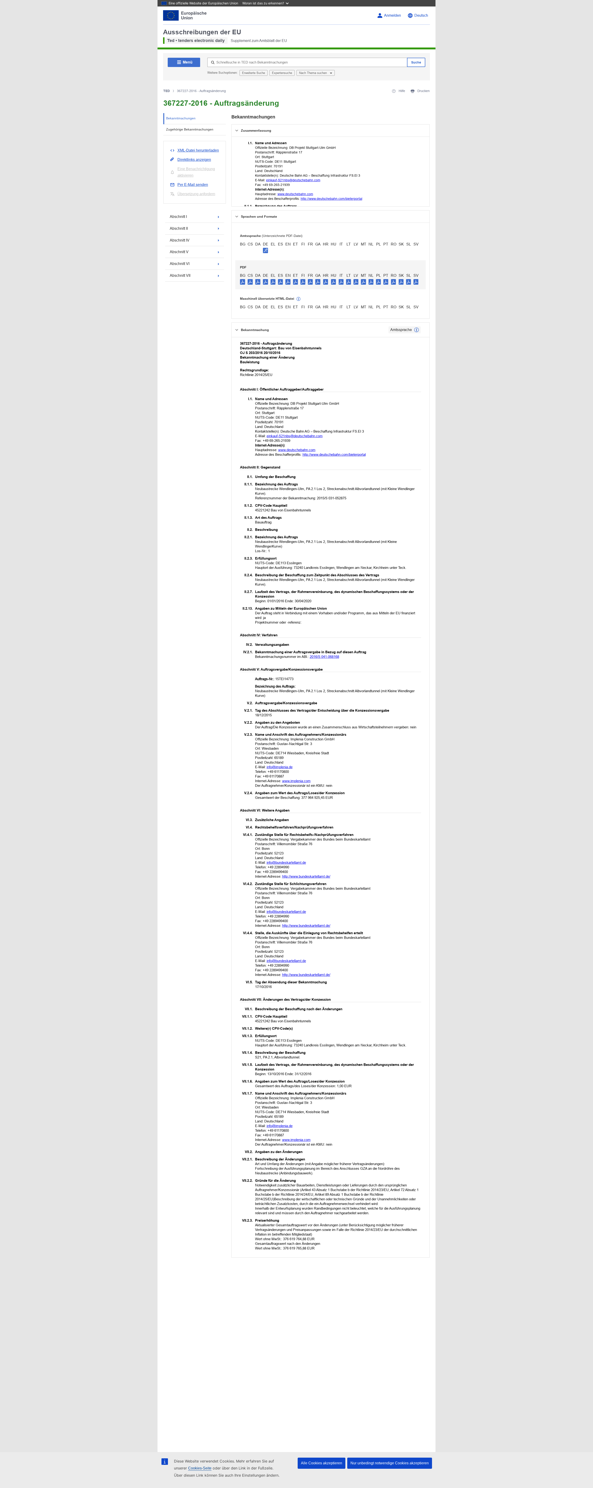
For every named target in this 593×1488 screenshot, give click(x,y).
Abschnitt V (179, 252)
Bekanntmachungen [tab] (181, 118)
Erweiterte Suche (253, 73)
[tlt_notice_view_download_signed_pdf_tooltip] (265, 250)
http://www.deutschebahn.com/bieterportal (331, 199)
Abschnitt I (178, 217)
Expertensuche (282, 73)
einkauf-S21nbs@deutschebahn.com (293, 180)
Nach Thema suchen (313, 73)
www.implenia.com (296, 781)
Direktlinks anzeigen (194, 160)
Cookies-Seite (199, 1468)
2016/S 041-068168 (324, 657)
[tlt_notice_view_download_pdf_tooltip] (242, 282)
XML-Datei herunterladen (198, 150)
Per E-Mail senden (192, 185)
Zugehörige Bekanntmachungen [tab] (189, 129)
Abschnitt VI (179, 264)
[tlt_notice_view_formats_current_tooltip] (416, 330)
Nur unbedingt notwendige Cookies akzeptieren (389, 1463)
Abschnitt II (179, 228)
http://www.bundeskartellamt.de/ (306, 876)
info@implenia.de (280, 767)
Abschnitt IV (179, 240)
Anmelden (392, 15)
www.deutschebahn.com (295, 194)
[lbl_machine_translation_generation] (298, 299)
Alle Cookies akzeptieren (321, 1463)
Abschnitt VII (180, 275)
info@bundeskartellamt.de (286, 862)
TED (166, 91)
